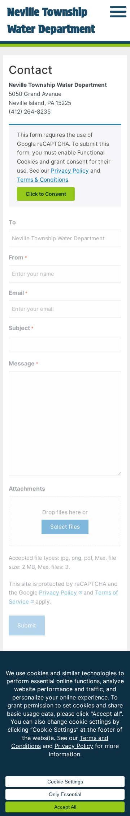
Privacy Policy (70, 170)
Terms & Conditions (42, 179)
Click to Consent (46, 194)
